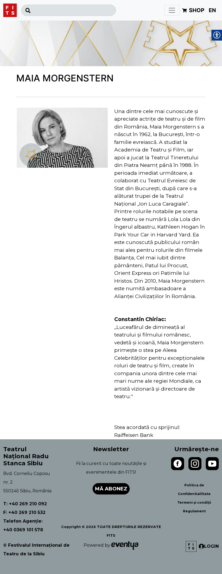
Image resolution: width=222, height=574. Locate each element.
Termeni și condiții (194, 502)
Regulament (194, 511)
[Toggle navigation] (171, 10)
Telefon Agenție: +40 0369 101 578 (23, 525)
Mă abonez (111, 489)
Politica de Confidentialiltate (194, 489)
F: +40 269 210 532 (24, 512)
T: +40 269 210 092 (25, 503)
